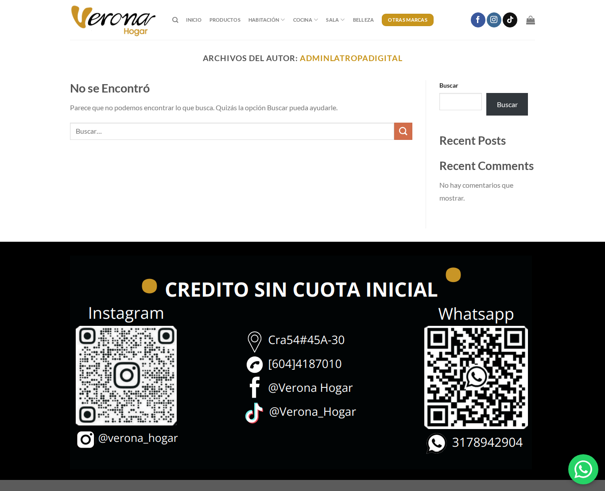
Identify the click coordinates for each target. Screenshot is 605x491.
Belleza (363, 20)
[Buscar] (175, 20)
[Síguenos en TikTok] (510, 19)
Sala (332, 20)
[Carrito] (530, 20)
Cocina (302, 20)
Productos (224, 20)
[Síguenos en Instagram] (494, 19)
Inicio (193, 20)
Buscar (448, 85)
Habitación (263, 20)
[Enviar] (403, 131)
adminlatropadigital (351, 58)
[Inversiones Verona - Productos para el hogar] (114, 20)
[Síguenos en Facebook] (478, 19)
